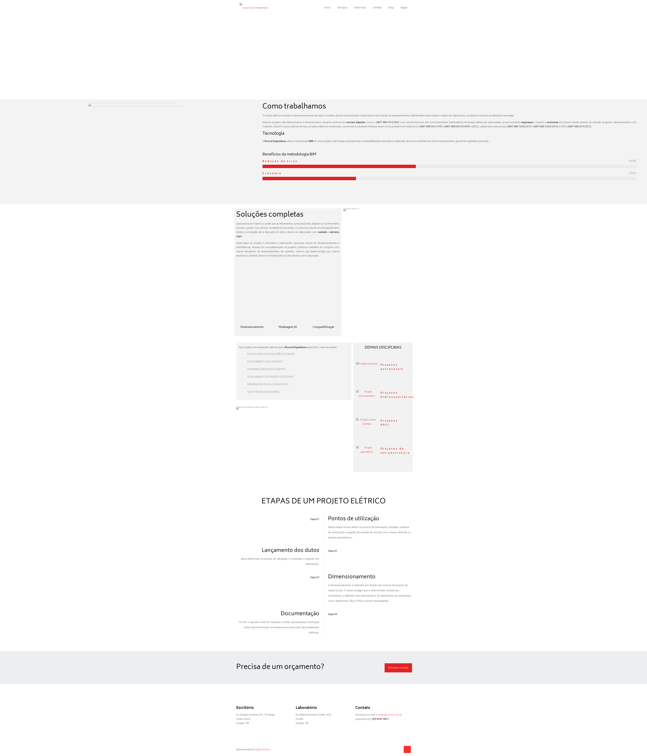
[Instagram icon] (399, 749)
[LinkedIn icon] (395, 749)
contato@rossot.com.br (389, 714)
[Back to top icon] (407, 749)
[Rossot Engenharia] (254, 7)
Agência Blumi (262, 749)
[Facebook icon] (392, 749)
